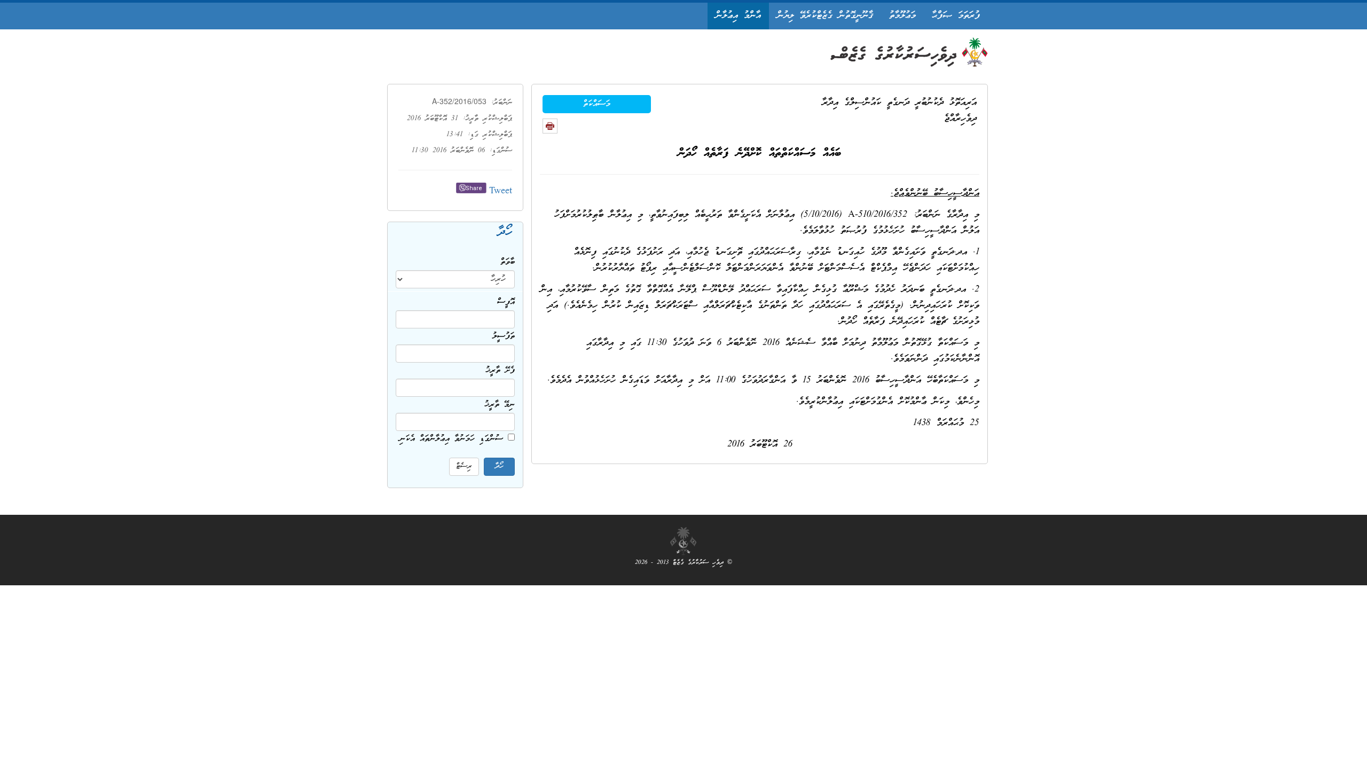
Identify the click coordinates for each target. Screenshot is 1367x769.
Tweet (500, 191)
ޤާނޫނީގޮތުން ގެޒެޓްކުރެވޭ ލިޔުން (825, 16)
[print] (550, 126)
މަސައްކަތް (596, 104)
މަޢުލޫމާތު (902, 16)
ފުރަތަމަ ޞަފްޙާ (956, 16)
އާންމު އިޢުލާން (738, 16)
